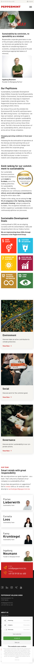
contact (8, 486)
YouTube (21, 587)
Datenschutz (17, 659)
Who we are (5, 615)
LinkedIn (7, 587)
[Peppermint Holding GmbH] (11, 7)
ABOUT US (4, 612)
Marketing (10, 620)
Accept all (17, 638)
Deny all (17, 642)
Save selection (17, 634)
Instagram (11, 587)
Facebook (2, 587)
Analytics (10, 625)
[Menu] (30, 7)
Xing (16, 587)
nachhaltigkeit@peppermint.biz (19, 489)
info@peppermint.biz (17, 568)
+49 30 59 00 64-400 (8, 1)
